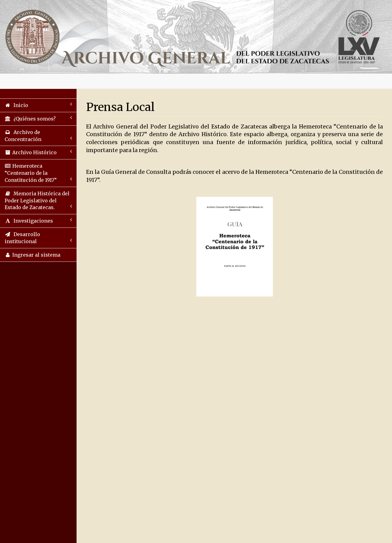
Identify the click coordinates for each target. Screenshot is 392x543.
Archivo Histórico (34, 152)
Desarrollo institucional (22, 237)
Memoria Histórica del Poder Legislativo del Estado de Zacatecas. (37, 200)
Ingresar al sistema (35, 255)
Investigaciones (32, 221)
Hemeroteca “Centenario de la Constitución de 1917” (31, 173)
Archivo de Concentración (23, 135)
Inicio (19, 105)
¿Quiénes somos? (33, 119)
